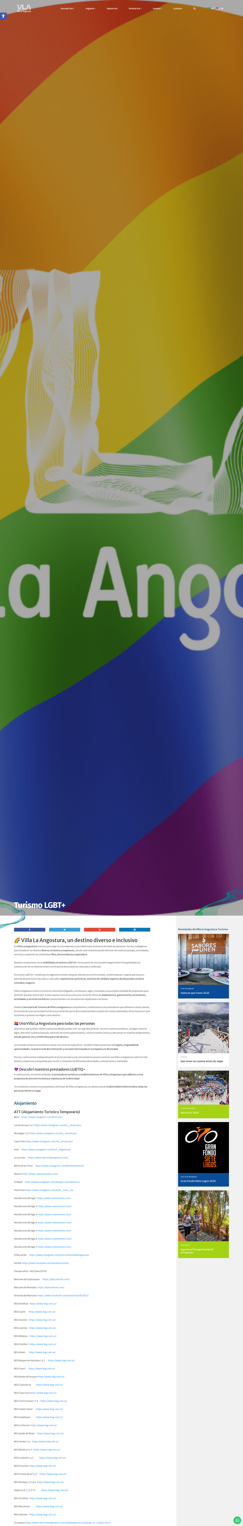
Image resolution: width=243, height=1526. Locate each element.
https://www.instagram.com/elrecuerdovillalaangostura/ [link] (59, 1255)
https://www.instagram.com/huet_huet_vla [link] (49, 1190)
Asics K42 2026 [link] (190, 1112)
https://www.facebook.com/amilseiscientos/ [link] (45, 1263)
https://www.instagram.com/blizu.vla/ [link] (41, 1117)
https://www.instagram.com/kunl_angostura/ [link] (46, 1149)
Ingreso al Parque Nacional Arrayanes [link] (197, 1251)
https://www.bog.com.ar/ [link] (43, 1303)
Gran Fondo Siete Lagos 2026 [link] (198, 1181)
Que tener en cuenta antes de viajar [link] (202, 1061)
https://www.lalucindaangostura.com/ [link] (48, 1157)
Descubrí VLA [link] (67, 8)
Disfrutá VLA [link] (134, 8)
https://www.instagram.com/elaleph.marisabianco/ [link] (52, 1182)
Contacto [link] (177, 8)
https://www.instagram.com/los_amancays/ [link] (57, 1125)
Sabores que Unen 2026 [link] (195, 992)
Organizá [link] (90, 8)
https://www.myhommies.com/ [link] (54, 1198)
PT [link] (212, 8)
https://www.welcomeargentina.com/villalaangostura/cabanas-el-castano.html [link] (67, 1522)
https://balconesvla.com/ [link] (55, 1279)
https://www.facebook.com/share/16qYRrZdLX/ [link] (64, 1295)
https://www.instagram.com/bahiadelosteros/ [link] (59, 1165)
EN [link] (221, 8)
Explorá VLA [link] (112, 8)
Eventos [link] (156, 8)
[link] (3, 16)
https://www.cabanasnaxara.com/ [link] (40, 1174)
